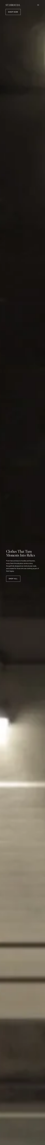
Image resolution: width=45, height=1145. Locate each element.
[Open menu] (38, 5)
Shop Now (13, 12)
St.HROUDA (13, 5)
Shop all (13, 579)
